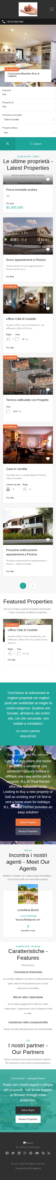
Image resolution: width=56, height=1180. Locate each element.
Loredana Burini (28, 910)
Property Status (10, 128)
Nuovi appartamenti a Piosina (26, 259)
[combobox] (28, 120)
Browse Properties (28, 831)
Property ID (8, 102)
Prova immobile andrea (21, 189)
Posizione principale (12, 115)
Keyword (6, 90)
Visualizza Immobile (28, 184)
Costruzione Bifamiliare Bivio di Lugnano (23, 74)
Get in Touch (28, 1110)
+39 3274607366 (15, 21)
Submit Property (28, 822)
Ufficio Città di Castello (21, 318)
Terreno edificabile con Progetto (27, 400)
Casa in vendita (16, 469)
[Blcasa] (28, 14)
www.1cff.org (28, 736)
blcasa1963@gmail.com (28, 919)
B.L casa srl (35, 1168)
